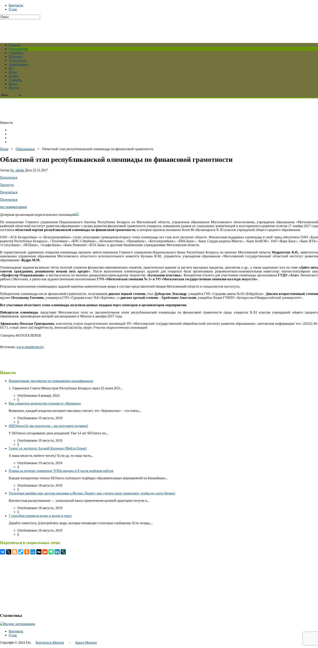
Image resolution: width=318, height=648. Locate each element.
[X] (8, 551)
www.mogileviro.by (30, 347)
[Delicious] (20, 551)
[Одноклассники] (26, 551)
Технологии (17, 60)
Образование (18, 49)
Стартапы (16, 52)
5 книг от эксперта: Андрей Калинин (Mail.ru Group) (48, 448)
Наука (13, 84)
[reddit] (45, 551)
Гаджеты (15, 80)
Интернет (16, 56)
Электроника (18, 64)
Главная (14, 45)
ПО (11, 68)
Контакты (16, 5)
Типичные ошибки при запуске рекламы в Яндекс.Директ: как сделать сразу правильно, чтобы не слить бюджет (92, 493)
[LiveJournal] (63, 551)
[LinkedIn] (57, 551)
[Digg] (39, 551)
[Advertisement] (105, 29)
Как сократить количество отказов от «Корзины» (45, 403)
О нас (13, 9)
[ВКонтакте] (2, 551)
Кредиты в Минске (50, 642)
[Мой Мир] (32, 551)
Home (4, 149)
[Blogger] (14, 551)
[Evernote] (51, 551)
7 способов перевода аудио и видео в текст (40, 515)
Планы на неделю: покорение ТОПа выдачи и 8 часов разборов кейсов (61, 471)
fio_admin (17, 170)
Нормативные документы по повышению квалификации (51, 381)
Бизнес (14, 76)
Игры (13, 72)
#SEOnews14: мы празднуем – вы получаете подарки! (48, 426)
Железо (14, 87)
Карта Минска (86, 642)
